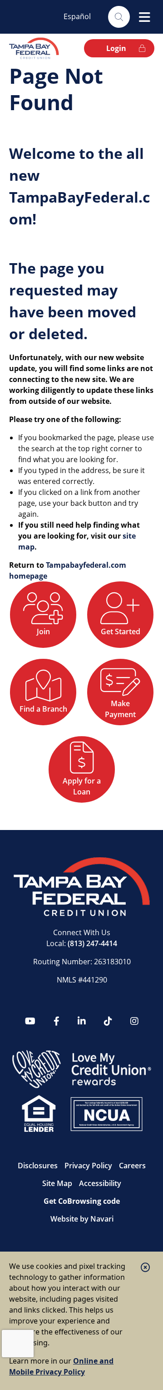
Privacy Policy (88, 1166)
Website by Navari (82, 1219)
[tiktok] (108, 1021)
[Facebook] (56, 1021)
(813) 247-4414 (92, 943)
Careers (132, 1166)
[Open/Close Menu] (144, 17)
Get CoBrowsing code (82, 1201)
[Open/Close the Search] (119, 17)
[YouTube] (30, 1021)
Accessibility (100, 1183)
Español (77, 16)
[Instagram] (134, 1021)
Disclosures (38, 1166)
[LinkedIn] (82, 1021)
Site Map (57, 1183)
